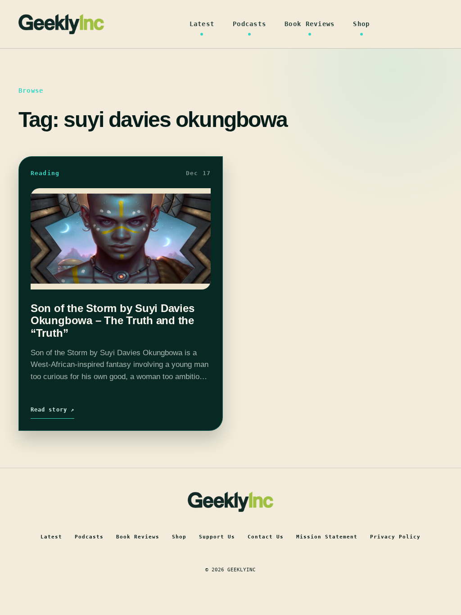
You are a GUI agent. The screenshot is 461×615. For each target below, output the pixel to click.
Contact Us (266, 537)
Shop (361, 23)
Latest (202, 23)
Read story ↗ (52, 410)
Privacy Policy (395, 537)
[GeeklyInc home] (61, 24)
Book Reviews (309, 23)
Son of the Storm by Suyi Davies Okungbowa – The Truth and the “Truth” (112, 320)
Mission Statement (326, 537)
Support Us (217, 537)
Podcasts (249, 23)
